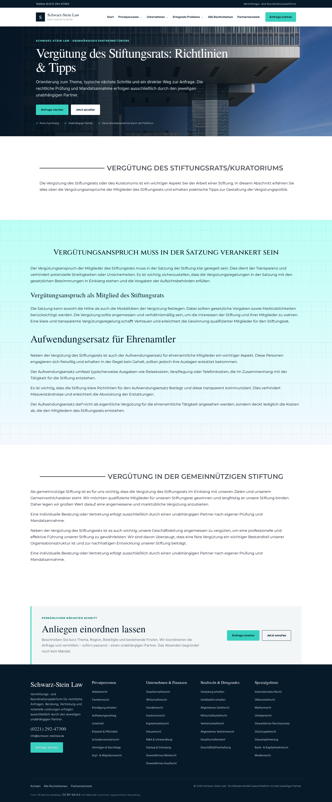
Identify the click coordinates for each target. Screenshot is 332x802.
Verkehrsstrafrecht (212, 723)
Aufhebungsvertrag (104, 715)
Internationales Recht (268, 691)
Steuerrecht (153, 731)
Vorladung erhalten (212, 691)
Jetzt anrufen (85, 109)
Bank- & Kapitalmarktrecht (271, 747)
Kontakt (35, 786)
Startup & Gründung (158, 747)
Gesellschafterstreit (213, 739)
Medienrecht (263, 755)
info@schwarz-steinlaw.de (47, 736)
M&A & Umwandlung (159, 739)
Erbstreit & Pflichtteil (104, 731)
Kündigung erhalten (104, 707)
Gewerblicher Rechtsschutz (272, 723)
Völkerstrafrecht (265, 699)
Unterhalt (98, 723)
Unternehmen (156, 17)
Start (110, 17)
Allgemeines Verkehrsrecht (217, 731)
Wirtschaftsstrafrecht (214, 715)
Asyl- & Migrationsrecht (107, 755)
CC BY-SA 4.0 (71, 794)
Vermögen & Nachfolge (106, 747)
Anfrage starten (280, 17)
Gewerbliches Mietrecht (161, 755)
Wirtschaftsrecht (156, 699)
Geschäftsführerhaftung (216, 747)
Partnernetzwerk (248, 17)
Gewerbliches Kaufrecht (161, 763)
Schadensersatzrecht (105, 739)
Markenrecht (263, 707)
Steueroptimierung (266, 739)
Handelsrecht (154, 707)
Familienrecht (100, 699)
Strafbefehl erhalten (213, 699)
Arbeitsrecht (99, 691)
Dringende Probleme (186, 17)
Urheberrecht (263, 715)
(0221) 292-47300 (48, 729)
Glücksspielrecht (265, 731)
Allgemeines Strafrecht (215, 707)
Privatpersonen (128, 17)
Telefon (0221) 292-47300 (52, 3)
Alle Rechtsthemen (220, 17)
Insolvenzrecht (155, 715)
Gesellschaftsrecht (158, 691)
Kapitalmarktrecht (157, 723)
